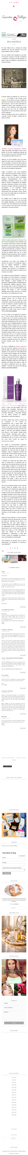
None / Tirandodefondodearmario (12, 658)
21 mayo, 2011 (6, 718)
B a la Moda (5, 675)
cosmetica (9, 37)
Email (4, 857)
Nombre (4, 862)
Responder (23, 607)
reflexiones (16, 37)
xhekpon (14, 39)
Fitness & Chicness (7, 630)
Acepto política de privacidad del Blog (12, 868)
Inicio (14, 760)
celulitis (4, 37)
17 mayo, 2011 (6, 573)
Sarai (3, 571)
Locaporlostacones (8, 610)
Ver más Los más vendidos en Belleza (9, 845)
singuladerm (22, 37)
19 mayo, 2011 (6, 676)
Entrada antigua (21, 757)
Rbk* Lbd (4, 716)
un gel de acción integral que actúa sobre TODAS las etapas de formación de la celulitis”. (14, 439)
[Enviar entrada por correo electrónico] (14, 550)
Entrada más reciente (8, 757)
